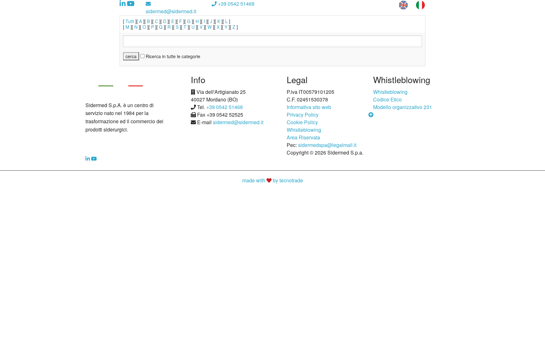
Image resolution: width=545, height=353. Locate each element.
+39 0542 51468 (236, 3)
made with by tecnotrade (272, 180)
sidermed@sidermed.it (171, 11)
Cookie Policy (302, 122)
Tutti (130, 21)
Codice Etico (387, 99)
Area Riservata (303, 137)
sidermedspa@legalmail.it (327, 145)
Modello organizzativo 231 (402, 107)
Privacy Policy (303, 114)
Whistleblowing (304, 129)
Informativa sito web (309, 107)
